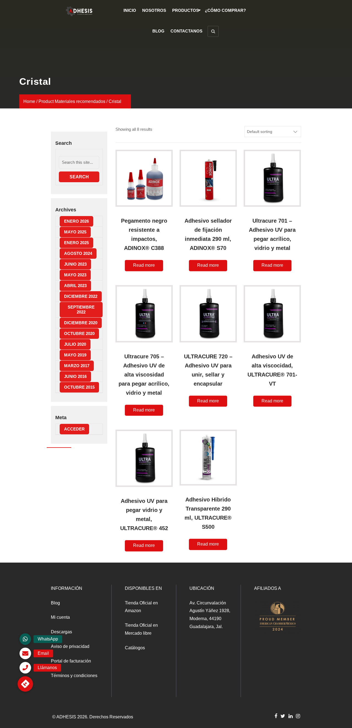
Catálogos (135, 647)
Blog (55, 603)
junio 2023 (75, 264)
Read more (144, 265)
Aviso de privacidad (70, 646)
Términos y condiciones (74, 675)
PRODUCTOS (185, 10)
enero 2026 (76, 221)
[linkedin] (290, 716)
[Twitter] (282, 716)
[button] (25, 684)
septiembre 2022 (81, 309)
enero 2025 (76, 242)
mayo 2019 (75, 355)
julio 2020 (75, 344)
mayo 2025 (75, 232)
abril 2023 (75, 285)
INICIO (129, 10)
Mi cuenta (60, 617)
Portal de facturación (71, 661)
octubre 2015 (79, 387)
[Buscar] (213, 31)
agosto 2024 (78, 253)
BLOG (158, 31)
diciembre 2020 (80, 322)
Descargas (61, 631)
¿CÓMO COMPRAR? (225, 10)
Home (29, 101)
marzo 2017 (76, 365)
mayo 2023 (75, 274)
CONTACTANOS (186, 31)
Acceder (74, 429)
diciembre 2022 (80, 296)
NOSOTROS (154, 10)
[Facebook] (275, 716)
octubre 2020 (79, 333)
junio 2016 (75, 376)
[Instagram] (298, 716)
